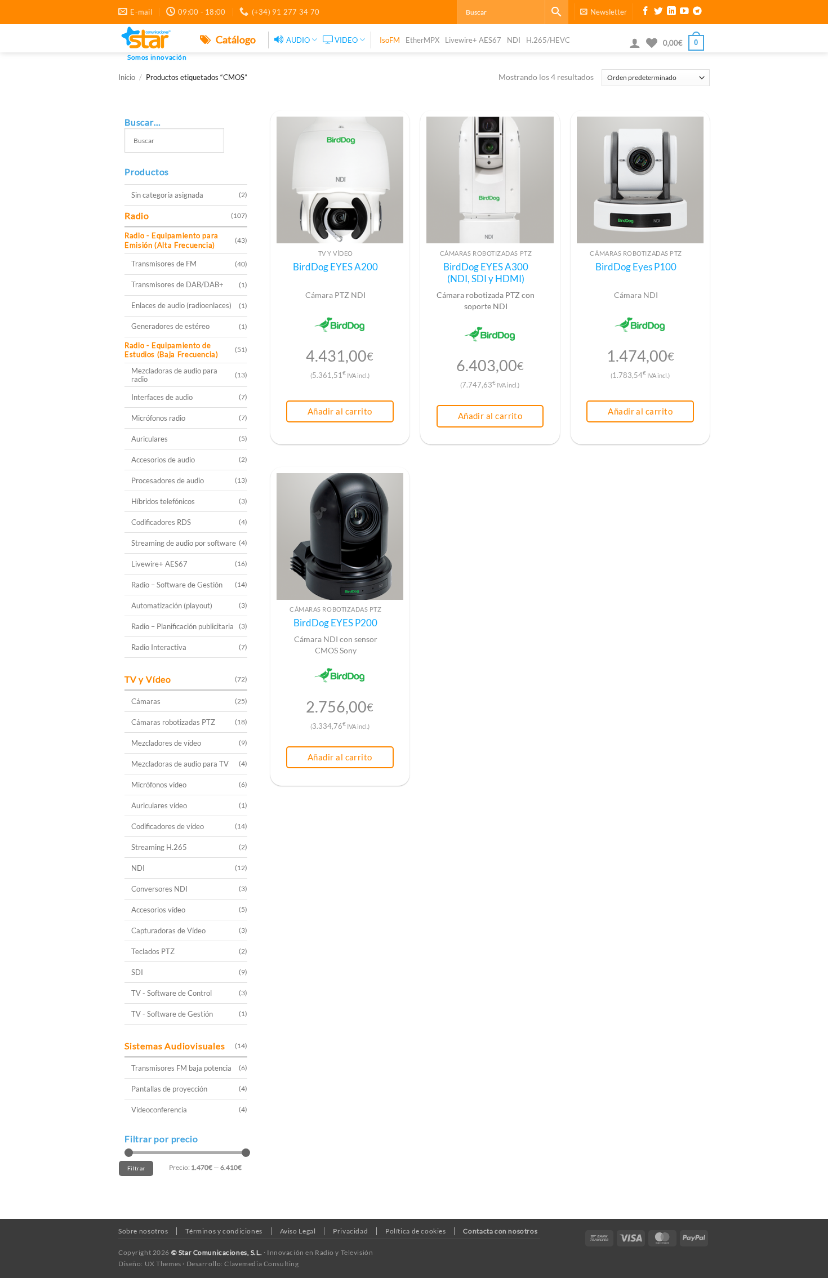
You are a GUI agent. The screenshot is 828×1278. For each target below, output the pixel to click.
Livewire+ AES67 (473, 39)
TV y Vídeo (147, 679)
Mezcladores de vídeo (166, 742)
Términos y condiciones (223, 1231)
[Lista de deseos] (651, 42)
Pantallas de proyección (169, 1088)
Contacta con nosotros (500, 1231)
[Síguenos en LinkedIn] (671, 12)
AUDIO (298, 39)
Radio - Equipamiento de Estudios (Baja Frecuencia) (171, 350)
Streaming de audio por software (183, 542)
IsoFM (390, 39)
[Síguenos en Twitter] (658, 12)
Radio (136, 215)
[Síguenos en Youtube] (684, 12)
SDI (137, 972)
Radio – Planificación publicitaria (182, 626)
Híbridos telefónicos (163, 501)
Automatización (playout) (171, 605)
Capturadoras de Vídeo (168, 930)
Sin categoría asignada (167, 194)
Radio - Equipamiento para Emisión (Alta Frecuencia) (171, 240)
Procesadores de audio (167, 480)
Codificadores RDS (161, 522)
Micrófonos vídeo (158, 784)
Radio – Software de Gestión (176, 584)
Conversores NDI (159, 888)
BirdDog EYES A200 (335, 267)
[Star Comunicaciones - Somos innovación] (150, 38)
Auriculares (149, 438)
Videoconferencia (159, 1109)
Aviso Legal (298, 1231)
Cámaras (146, 701)
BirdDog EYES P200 (335, 623)
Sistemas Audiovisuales (174, 1045)
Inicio (126, 77)
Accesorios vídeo (158, 909)
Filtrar (136, 1168)
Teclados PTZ (153, 951)
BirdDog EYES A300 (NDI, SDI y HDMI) (485, 273)
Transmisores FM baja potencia (181, 1067)
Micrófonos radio (158, 417)
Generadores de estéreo (170, 326)
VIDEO (346, 39)
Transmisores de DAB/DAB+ (177, 284)
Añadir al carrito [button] (340, 411)
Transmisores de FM (164, 263)
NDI (513, 39)
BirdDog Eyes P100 (635, 267)
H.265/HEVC (548, 39)
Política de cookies (415, 1231)
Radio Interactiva (158, 647)
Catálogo (235, 39)
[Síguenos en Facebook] (645, 12)
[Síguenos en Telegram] (697, 12)
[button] (603, 11)
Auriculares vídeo (159, 805)
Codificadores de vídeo (167, 826)
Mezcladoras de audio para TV (180, 763)
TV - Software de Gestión (172, 1013)
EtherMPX (422, 39)
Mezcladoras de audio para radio (174, 375)
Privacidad (350, 1231)
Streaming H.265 (159, 847)
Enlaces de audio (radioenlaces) (181, 305)
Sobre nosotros (143, 1231)
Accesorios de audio (163, 459)
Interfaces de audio (162, 397)
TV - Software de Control (171, 993)
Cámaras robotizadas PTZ (173, 722)
